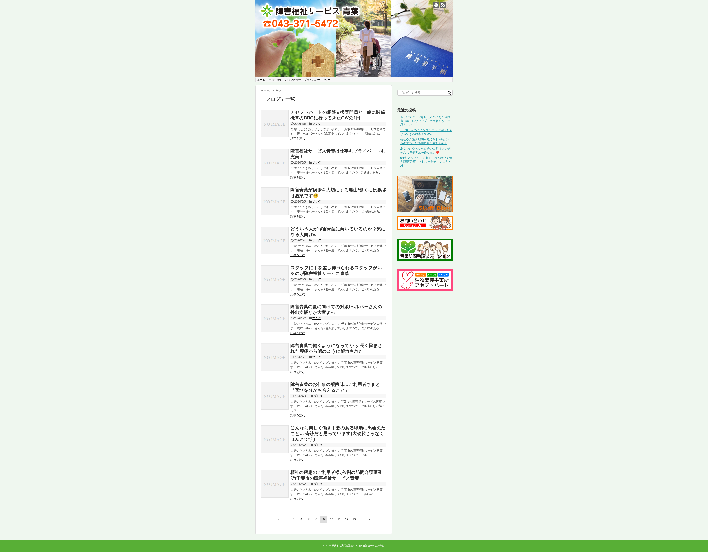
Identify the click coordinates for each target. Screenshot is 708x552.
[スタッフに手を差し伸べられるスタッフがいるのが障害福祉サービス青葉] (275, 279)
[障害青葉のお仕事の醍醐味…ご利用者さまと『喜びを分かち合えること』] (275, 396)
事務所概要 (275, 79)
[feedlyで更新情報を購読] (436, 5)
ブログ (316, 123)
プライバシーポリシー (317, 79)
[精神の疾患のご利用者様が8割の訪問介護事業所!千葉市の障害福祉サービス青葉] (275, 484)
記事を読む (297, 138)
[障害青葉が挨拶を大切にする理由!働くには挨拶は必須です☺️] (275, 201)
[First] (278, 519)
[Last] (369, 519)
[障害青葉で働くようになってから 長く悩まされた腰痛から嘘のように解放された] (275, 357)
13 (354, 519)
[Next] (361, 519)
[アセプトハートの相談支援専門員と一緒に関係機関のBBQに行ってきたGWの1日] (275, 123)
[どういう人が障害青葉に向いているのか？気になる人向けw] (275, 240)
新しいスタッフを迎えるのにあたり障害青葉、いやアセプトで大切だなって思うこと (425, 121)
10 (331, 519)
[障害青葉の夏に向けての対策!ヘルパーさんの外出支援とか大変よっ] (275, 318)
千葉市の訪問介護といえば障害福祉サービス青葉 (358, 545)
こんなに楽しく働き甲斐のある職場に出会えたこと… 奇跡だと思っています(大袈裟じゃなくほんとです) (338, 433)
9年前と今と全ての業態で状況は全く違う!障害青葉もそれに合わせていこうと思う (426, 161)
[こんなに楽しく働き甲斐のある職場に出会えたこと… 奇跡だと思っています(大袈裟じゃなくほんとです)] (275, 439)
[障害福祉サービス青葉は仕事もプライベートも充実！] (275, 162)
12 (346, 519)
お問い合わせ (293, 79)
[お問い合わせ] (425, 228)
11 (339, 519)
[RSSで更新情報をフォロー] (443, 5)
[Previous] (286, 519)
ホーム (261, 79)
